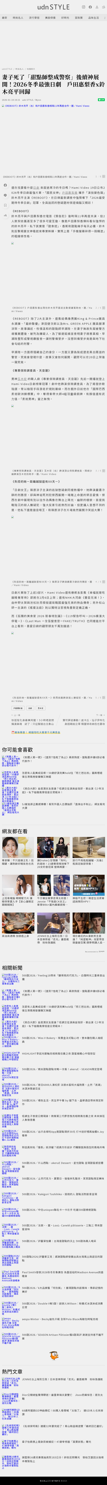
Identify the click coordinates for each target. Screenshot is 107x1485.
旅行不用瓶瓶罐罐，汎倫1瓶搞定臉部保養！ (88, 862)
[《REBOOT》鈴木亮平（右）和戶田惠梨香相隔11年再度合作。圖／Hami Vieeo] (53, 139)
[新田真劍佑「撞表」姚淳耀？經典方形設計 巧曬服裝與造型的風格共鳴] (11, 1151)
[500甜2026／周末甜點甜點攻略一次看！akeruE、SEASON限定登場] (11, 1073)
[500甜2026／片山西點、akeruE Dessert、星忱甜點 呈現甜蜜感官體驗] (11, 1167)
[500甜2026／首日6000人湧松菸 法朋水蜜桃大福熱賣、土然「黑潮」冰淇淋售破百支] (11, 1089)
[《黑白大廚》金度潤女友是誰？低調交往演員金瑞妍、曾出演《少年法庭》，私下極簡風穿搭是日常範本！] (11, 793)
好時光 (65, 17)
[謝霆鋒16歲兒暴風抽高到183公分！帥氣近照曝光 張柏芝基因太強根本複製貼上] (11, 1461)
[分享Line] (5, 195)
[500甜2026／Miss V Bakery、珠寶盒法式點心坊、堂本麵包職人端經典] (11, 1042)
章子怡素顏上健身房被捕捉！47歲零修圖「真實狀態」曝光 (56, 1441)
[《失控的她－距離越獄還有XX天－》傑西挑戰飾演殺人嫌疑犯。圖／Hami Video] (58, 663)
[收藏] (5, 205)
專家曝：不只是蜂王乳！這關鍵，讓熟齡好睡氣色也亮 (18, 862)
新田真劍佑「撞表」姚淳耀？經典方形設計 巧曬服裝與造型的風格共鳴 (63, 1147)
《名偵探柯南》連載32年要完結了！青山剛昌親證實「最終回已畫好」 (63, 1426)
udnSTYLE (7, 69)
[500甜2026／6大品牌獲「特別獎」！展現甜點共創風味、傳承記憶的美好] (11, 1292)
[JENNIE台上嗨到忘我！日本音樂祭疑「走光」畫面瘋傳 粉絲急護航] (11, 1383)
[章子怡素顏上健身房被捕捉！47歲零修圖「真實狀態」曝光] (11, 1446)
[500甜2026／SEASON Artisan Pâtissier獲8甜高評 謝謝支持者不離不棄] (11, 1339)
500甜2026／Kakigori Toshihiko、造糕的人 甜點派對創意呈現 (59, 1194)
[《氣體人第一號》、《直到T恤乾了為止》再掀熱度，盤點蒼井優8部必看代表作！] (11, 761)
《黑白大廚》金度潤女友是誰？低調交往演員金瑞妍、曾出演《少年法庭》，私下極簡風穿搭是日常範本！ (63, 790)
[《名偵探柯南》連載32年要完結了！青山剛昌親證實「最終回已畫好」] (11, 1430)
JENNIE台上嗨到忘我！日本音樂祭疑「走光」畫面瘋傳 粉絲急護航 (53, 939)
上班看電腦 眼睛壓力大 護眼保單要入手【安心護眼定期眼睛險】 (18, 901)
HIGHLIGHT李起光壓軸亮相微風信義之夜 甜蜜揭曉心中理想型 (58, 1053)
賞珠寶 (79, 17)
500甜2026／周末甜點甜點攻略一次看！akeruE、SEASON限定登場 (62, 1069)
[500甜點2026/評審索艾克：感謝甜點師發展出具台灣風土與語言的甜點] (11, 1261)
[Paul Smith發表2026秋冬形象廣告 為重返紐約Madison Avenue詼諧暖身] (11, 1276)
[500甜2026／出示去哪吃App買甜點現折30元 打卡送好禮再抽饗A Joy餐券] (11, 1136)
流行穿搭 (34, 17)
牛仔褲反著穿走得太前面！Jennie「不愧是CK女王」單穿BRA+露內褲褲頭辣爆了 (53, 901)
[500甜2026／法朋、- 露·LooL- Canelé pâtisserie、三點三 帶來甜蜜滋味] (11, 1229)
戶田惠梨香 (18, 708)
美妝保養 (50, 17)
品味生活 (93, 17)
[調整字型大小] (5, 215)
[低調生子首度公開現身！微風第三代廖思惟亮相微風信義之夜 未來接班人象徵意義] (11, 1120)
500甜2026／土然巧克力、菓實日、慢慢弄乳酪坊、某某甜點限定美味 (63, 1178)
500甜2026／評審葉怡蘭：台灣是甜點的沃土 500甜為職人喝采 (59, 1241)
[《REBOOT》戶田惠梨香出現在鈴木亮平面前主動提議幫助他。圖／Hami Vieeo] (58, 273)
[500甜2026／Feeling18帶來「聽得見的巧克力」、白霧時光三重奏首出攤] (11, 979)
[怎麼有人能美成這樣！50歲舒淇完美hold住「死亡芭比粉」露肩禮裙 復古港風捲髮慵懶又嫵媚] (11, 777)
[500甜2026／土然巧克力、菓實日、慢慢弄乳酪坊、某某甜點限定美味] (11, 1183)
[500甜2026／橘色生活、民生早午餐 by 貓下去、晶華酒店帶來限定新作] (11, 1104)
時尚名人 (18, 17)
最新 (4, 17)
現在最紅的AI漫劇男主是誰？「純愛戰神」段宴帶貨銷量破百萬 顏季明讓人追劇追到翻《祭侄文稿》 (89, 939)
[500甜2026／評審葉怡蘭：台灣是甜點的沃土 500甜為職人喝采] (11, 1245)
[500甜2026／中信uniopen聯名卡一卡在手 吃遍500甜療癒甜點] (11, 1214)
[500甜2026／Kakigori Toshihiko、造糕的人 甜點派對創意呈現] (11, 1198)
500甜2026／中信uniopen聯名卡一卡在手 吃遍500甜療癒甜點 (59, 1209)
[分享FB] (5, 185)
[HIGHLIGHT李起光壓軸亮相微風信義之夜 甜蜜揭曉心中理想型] (11, 1058)
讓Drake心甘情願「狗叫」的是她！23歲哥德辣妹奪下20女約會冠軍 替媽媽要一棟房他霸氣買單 (53, 863)
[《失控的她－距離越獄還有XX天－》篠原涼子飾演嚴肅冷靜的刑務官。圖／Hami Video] (58, 547)
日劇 (30, 708)
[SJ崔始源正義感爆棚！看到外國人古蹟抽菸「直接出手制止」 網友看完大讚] (11, 808)
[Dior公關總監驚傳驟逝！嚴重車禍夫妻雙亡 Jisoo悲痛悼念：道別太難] (11, 1399)
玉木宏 (40, 708)
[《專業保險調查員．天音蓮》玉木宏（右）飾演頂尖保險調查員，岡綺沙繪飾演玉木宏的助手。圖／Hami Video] (58, 436)
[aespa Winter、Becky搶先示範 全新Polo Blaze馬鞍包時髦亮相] (11, 1323)
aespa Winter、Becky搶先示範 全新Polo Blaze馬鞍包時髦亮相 (60, 1319)
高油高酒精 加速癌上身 (15, 936)
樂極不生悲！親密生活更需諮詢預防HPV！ (88, 899)
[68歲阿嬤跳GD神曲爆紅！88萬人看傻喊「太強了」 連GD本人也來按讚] (11, 1415)
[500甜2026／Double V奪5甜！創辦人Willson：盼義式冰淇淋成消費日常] (11, 1308)
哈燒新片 (31, 69)
